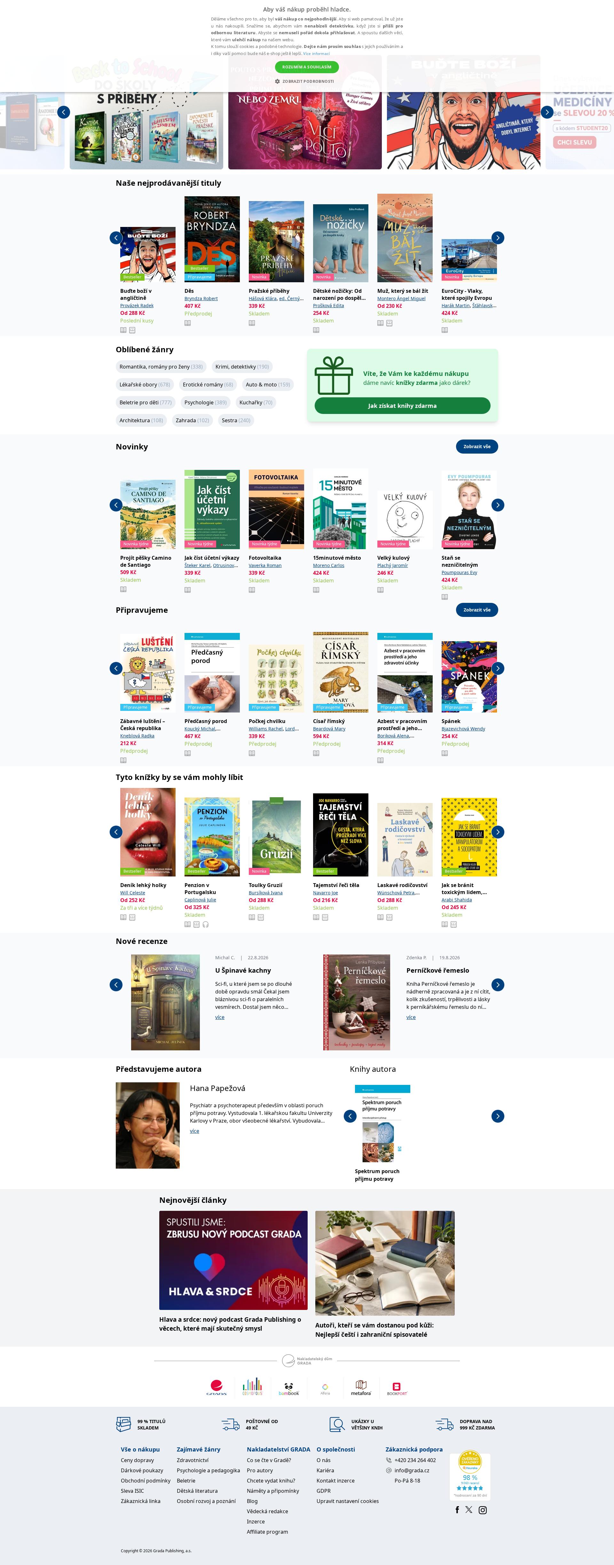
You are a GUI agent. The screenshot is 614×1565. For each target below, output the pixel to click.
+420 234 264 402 (415, 1460)
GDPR (324, 1490)
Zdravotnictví (193, 1460)
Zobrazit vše (477, 446)
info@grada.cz (412, 1470)
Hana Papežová (217, 1088)
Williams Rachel (266, 729)
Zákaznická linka (141, 1501)
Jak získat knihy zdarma (402, 405)
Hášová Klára (263, 298)
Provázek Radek (137, 305)
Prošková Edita (328, 305)
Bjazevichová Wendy (463, 729)
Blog (252, 1501)
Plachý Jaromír (392, 565)
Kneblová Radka (137, 736)
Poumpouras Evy (459, 572)
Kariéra (325, 1470)
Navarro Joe (325, 893)
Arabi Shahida (457, 900)
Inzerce (256, 1521)
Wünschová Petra (395, 893)
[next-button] (547, 112)
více (219, 1017)
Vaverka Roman (265, 565)
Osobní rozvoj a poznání (206, 1501)
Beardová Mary (329, 729)
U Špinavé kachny (243, 970)
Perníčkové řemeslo (437, 970)
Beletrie (186, 1480)
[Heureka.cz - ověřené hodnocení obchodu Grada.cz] (471, 1475)
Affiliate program (267, 1531)
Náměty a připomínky (273, 1490)
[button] (307, 81)
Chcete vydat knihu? (271, 1480)
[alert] (307, 46)
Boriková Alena (393, 736)
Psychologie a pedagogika (208, 1470)
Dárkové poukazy (142, 1470)
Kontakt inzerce (336, 1480)
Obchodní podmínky (145, 1480)
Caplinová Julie (200, 900)
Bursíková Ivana (266, 893)
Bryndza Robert (201, 298)
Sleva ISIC (132, 1490)
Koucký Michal (200, 729)
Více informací (316, 53)
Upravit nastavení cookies (348, 1501)
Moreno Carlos (328, 565)
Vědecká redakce (267, 1511)
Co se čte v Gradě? (269, 1460)
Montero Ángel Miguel (401, 298)
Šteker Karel (197, 565)
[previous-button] (63, 112)
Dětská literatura (197, 1490)
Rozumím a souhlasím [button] (307, 67)
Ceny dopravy (137, 1460)
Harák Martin (456, 305)
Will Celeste (132, 893)
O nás (324, 1460)
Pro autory (260, 1470)
